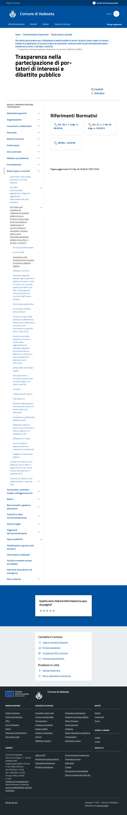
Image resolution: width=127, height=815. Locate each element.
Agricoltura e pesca (73, 740)
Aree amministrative (13, 717)
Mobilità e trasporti (43, 740)
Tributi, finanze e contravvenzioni (71, 722)
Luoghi (97, 737)
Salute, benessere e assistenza (77, 732)
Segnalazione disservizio (45, 763)
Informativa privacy (73, 759)
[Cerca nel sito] (116, 14)
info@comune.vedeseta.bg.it (17, 781)
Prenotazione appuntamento (47, 759)
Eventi (97, 741)
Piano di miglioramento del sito (77, 775)
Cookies (68, 767)
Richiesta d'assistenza (44, 767)
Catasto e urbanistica (44, 732)
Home (17, 34)
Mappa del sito (11, 802)
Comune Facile (102, 805)
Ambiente (69, 728)
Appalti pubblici (41, 728)
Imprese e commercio (44, 724)
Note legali (69, 763)
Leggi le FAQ (40, 755)
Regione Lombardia (13, 3)
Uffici (7, 720)
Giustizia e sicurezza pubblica (76, 717)
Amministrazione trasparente (77, 755)
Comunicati (99, 717)
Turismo (38, 736)
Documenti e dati (12, 736)
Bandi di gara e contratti (61, 34)
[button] (105, 3)
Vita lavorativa (41, 720)
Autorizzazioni (70, 736)
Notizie (97, 713)
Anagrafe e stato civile (44, 713)
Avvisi (97, 720)
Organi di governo (12, 713)
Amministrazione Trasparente (35, 34)
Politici (8, 728)
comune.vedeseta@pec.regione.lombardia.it (18, 789)
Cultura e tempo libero (44, 717)
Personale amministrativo (16, 732)
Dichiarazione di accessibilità (76, 771)
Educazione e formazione (75, 713)
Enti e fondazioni (12, 724)
